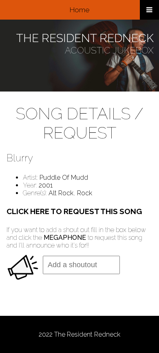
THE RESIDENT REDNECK (85, 38)
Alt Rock (61, 193)
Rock (84, 193)
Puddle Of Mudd (64, 177)
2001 (46, 185)
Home (79, 10)
